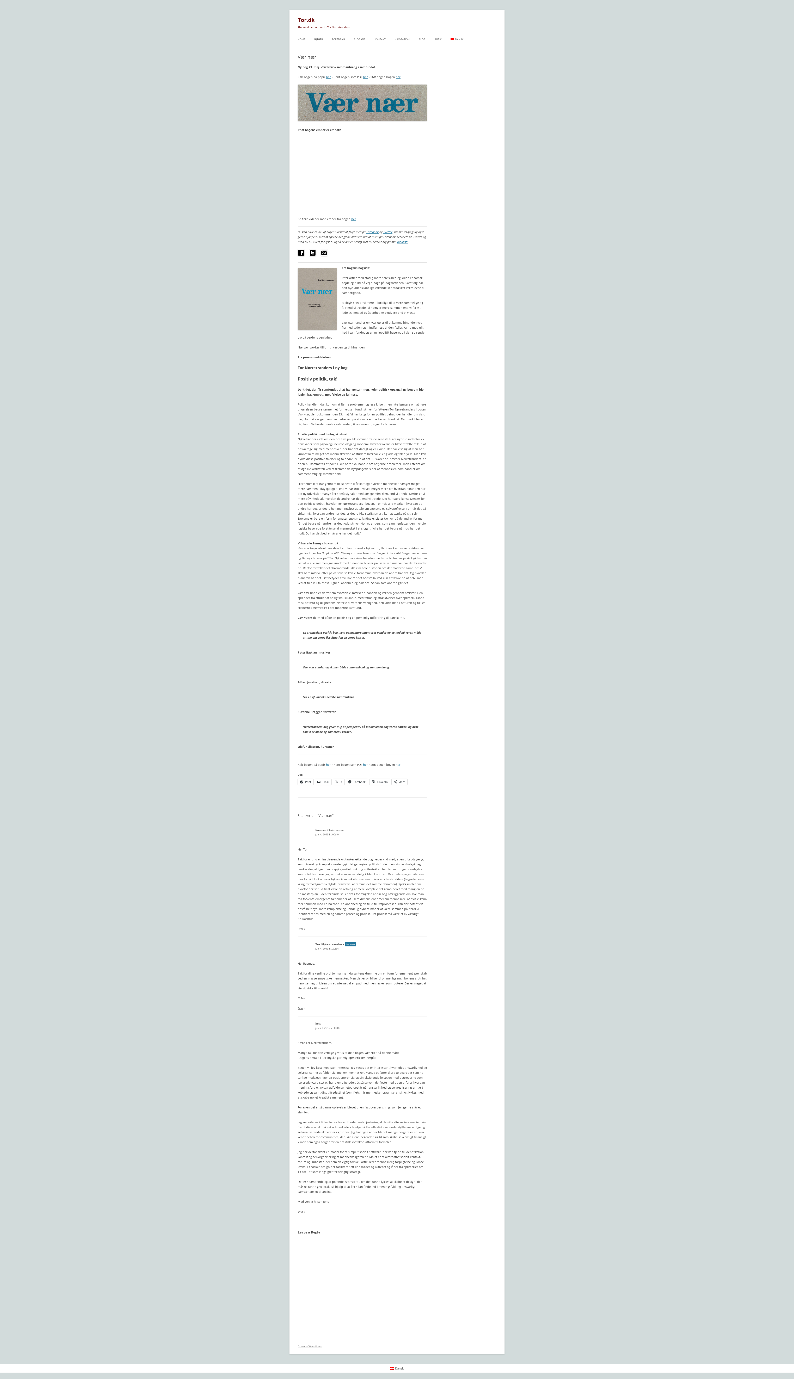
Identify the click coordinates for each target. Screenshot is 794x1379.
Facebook (372, 232)
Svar (300, 929)
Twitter (387, 232)
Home (301, 39)
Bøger (318, 39)
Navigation (402, 39)
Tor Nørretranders (329, 944)
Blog (422, 39)
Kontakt (380, 39)
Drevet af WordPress (310, 1346)
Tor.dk (306, 20)
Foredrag (338, 39)
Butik (437, 39)
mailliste (402, 242)
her (328, 77)
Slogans (359, 39)
